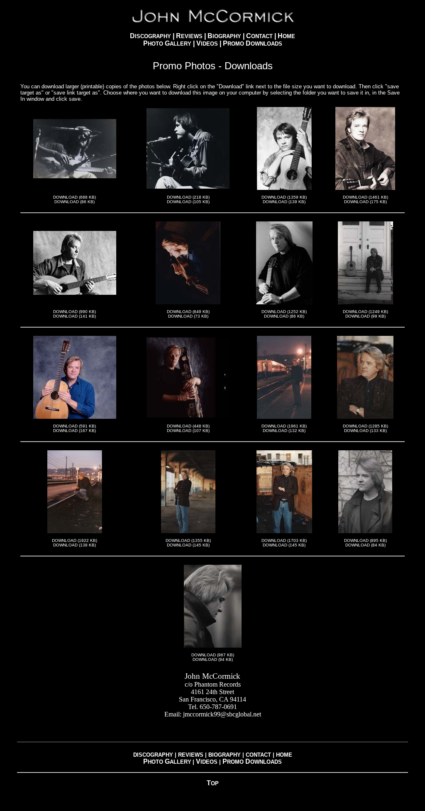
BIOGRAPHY (224, 755)
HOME (284, 755)
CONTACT (259, 755)
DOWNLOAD (65, 197)
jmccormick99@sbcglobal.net (222, 714)
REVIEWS (190, 755)
